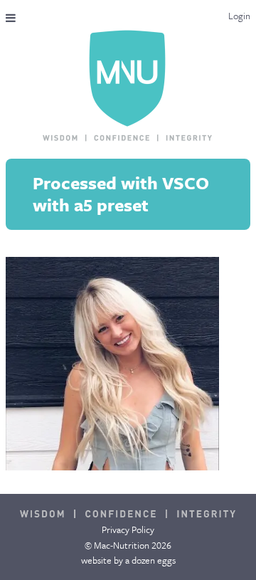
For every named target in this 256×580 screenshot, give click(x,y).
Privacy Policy (128, 529)
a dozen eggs (150, 560)
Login (239, 16)
